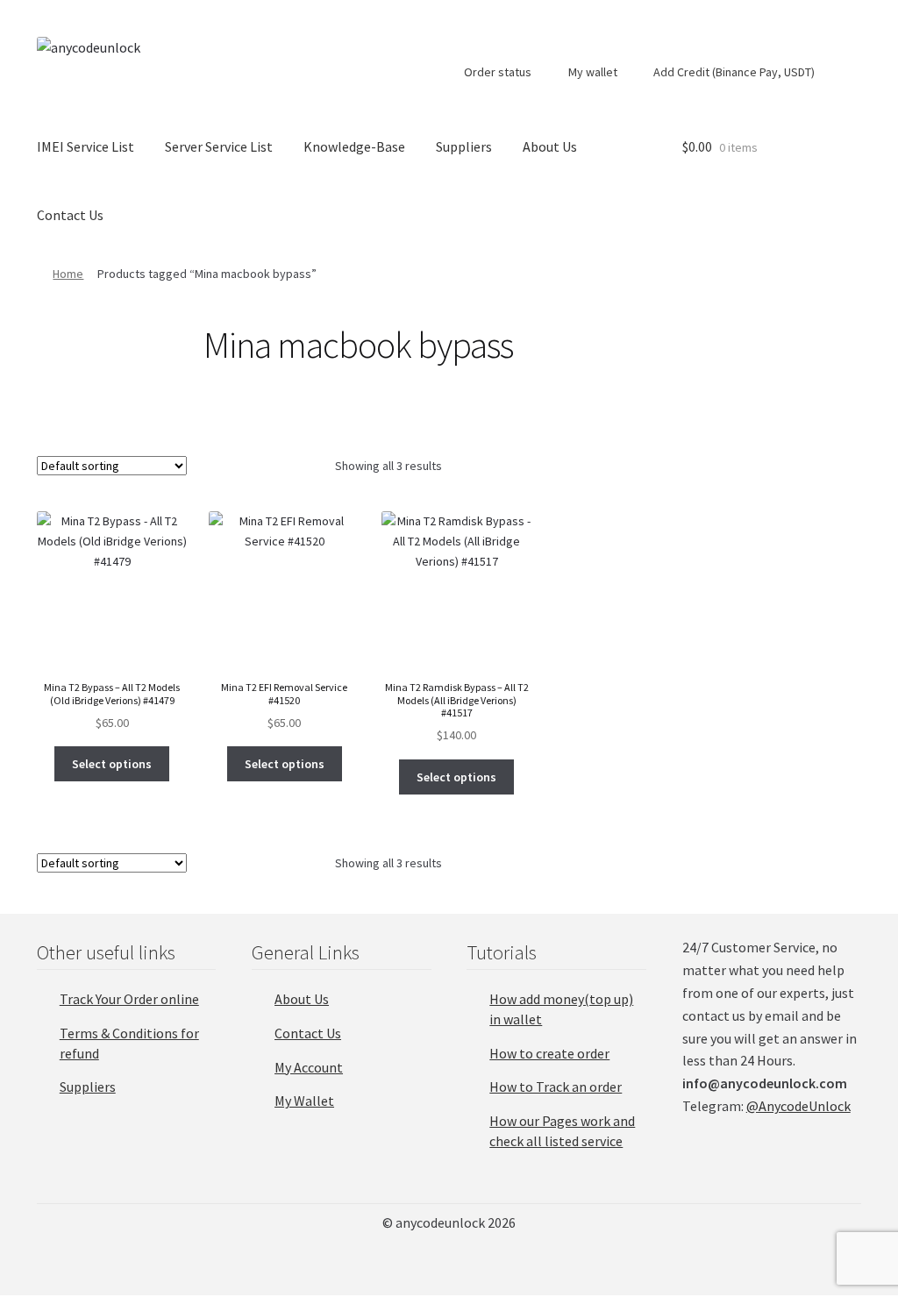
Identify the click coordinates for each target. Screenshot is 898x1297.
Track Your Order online (129, 999)
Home (68, 273)
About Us (550, 146)
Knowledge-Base (354, 146)
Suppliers (464, 146)
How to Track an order (555, 1086)
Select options (112, 764)
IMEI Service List (85, 146)
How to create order (549, 1053)
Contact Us (70, 215)
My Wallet (304, 1100)
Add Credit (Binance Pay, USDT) (733, 72)
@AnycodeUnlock (798, 1106)
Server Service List (219, 146)
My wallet (591, 72)
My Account (308, 1067)
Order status (496, 72)
